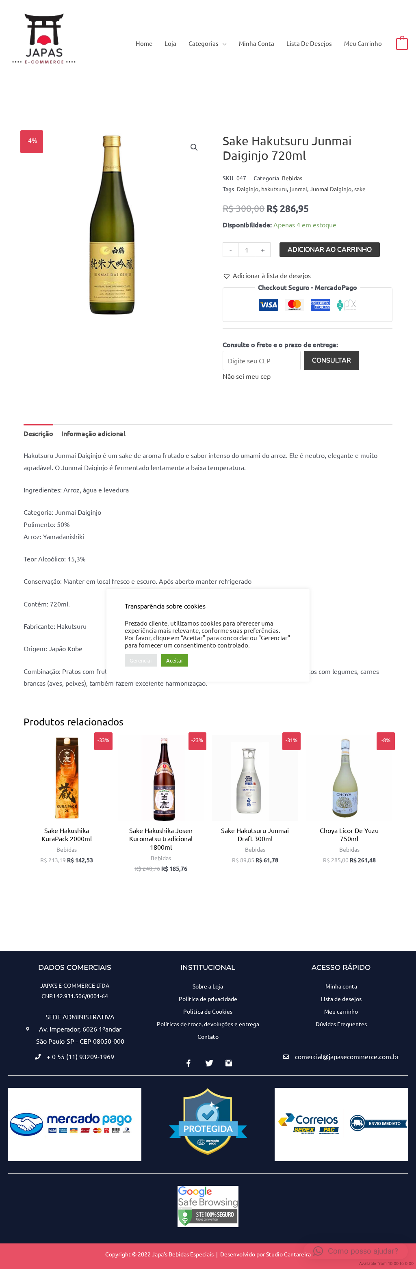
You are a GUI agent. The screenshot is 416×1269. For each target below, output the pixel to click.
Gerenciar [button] (141, 660)
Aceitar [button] (174, 660)
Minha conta (341, 986)
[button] (223, 43)
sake (360, 188)
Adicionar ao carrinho (330, 249)
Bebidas (292, 177)
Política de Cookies (207, 1011)
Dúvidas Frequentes (341, 1023)
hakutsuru (274, 188)
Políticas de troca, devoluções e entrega (208, 1023)
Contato (208, 1036)
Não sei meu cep (247, 376)
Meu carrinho (341, 1011)
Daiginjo (247, 188)
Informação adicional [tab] (93, 433)
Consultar (331, 360)
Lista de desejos (341, 998)
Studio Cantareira (288, 1254)
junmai (298, 188)
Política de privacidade (208, 998)
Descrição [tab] (38, 433)
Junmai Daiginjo (330, 188)
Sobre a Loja (208, 986)
